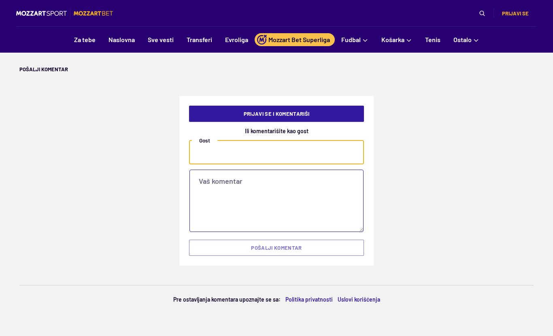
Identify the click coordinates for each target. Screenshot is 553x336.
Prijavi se (515, 13)
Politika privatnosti (309, 299)
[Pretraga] (482, 13)
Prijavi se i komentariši (277, 114)
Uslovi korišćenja (359, 299)
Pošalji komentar (276, 248)
